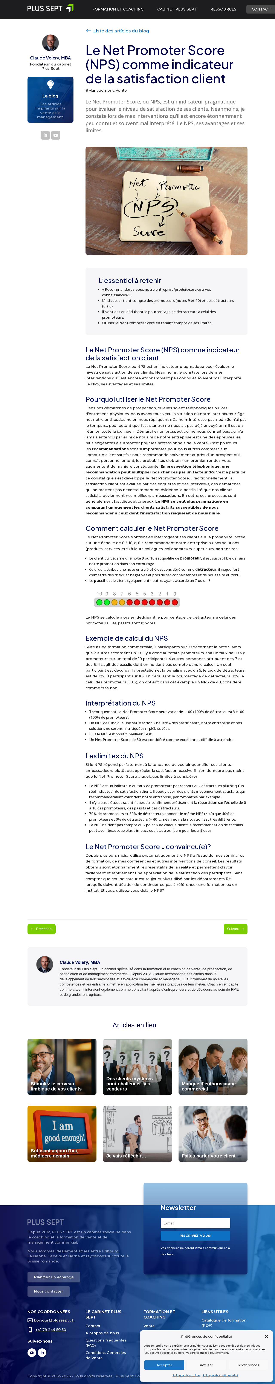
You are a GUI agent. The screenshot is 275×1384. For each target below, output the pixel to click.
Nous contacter (48, 1291)
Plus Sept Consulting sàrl (139, 1376)
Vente (149, 1326)
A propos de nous (102, 1333)
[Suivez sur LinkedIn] (45, 135)
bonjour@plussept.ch (54, 1320)
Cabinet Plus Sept (177, 9)
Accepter (164, 1365)
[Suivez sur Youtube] (55, 135)
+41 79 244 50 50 (50, 1330)
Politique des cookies (186, 1375)
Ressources (223, 9)
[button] (266, 1336)
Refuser (206, 1365)
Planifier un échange (54, 1277)
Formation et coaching (118, 9)
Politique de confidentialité (220, 1375)
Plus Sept (50, 68)
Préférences (248, 1365)
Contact (93, 1326)
